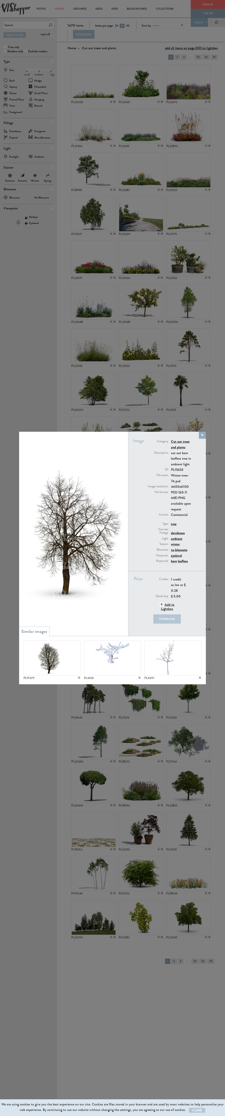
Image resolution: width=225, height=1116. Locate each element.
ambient (176, 538)
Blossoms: (163, 550)
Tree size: (163, 529)
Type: (166, 524)
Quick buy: (162, 596)
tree (173, 523)
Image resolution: (158, 486)
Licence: (164, 514)
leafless (183, 561)
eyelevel (176, 555)
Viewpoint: (162, 555)
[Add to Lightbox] (79, 677)
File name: (162, 475)
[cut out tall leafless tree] (52, 658)
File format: (161, 492)
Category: (163, 441)
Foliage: (164, 533)
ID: (167, 469)
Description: (161, 453)
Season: (164, 544)
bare (174, 561)
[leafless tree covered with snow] (172, 658)
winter (175, 544)
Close (197, 1110)
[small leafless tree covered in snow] (112, 658)
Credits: (164, 579)
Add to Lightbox (167, 606)
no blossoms (179, 549)
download (167, 619)
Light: (165, 538)
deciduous (178, 532)
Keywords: (162, 561)
